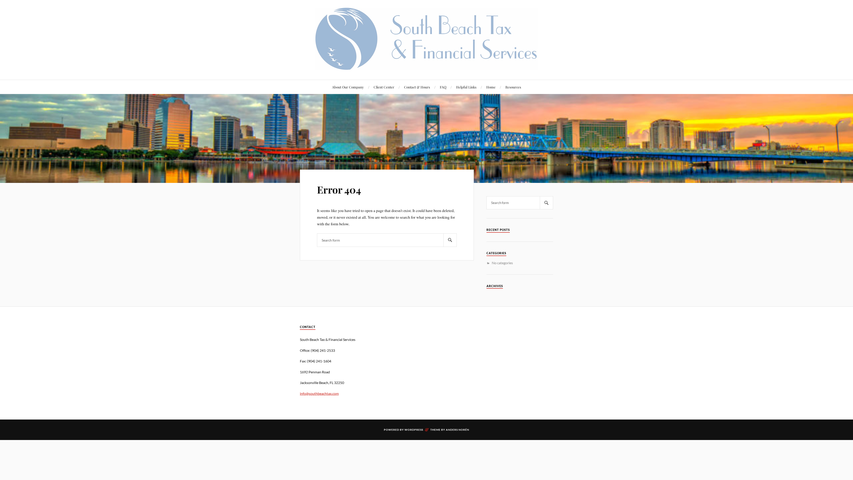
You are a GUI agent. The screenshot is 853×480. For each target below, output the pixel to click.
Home (491, 87)
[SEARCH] (450, 240)
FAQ (443, 87)
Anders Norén (457, 429)
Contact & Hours (417, 87)
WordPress (414, 429)
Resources (513, 87)
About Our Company (348, 87)
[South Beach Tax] (426, 66)
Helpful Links (466, 87)
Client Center (384, 87)
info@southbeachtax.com (319, 393)
